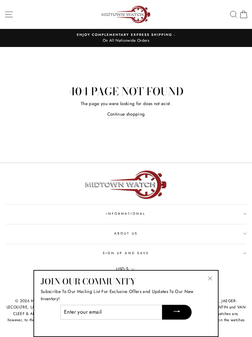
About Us (125, 233)
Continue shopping (126, 114)
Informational (126, 213)
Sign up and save (126, 253)
